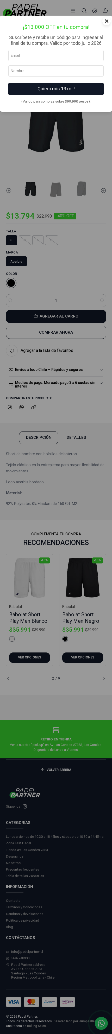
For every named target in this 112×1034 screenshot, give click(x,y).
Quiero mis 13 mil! (56, 88)
